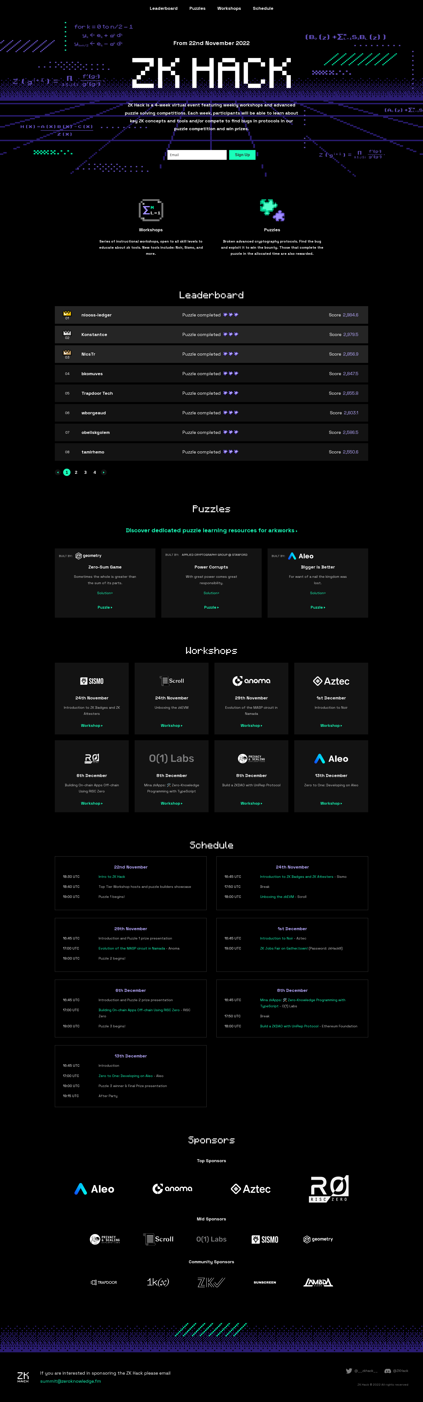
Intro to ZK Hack (112, 876)
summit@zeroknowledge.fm (70, 1381)
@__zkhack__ (366, 1370)
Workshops (229, 8)
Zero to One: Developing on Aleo (126, 1076)
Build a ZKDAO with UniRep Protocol (289, 1026)
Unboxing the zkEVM (277, 896)
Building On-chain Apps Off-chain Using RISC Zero (139, 1010)
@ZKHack (400, 1370)
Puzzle (104, 607)
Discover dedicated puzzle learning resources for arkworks (211, 530)
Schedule (263, 8)
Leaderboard (164, 8)
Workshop (91, 725)
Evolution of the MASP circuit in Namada (132, 948)
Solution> (105, 593)
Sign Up (242, 155)
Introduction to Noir (276, 938)
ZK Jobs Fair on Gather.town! (284, 948)
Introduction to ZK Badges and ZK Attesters (296, 876)
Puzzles (197, 8)
